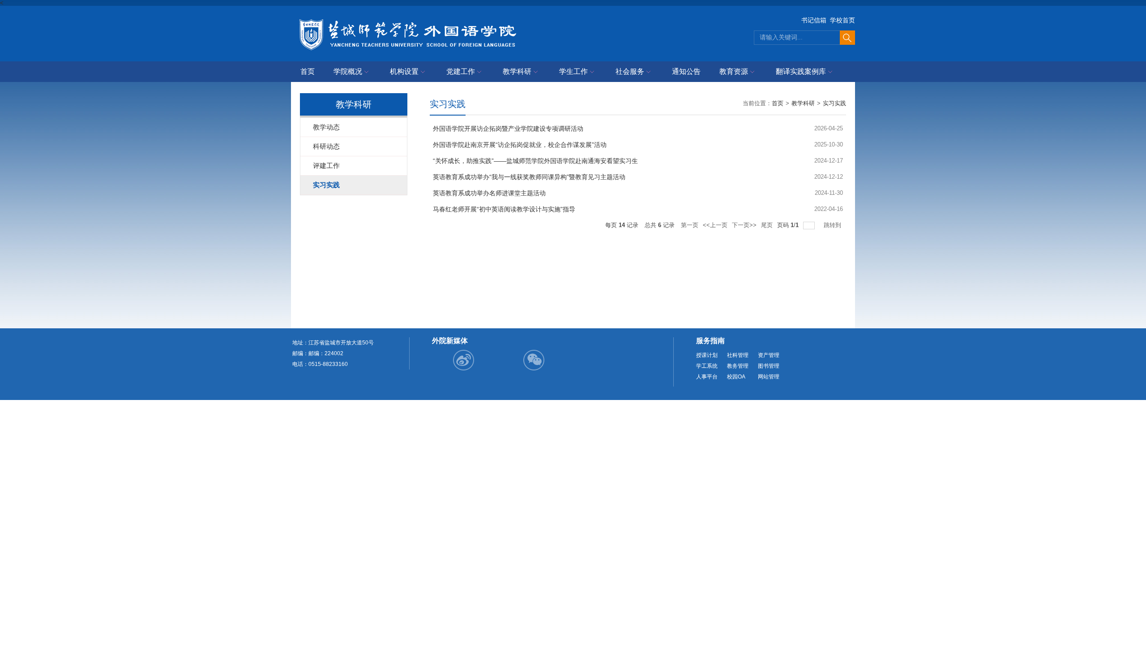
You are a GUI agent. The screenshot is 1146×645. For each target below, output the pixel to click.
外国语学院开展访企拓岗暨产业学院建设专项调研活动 (508, 128)
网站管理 (768, 377)
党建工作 (460, 71)
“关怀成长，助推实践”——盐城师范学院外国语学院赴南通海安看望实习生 (535, 160)
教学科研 (517, 71)
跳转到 (833, 225)
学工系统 (707, 366)
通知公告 (686, 71)
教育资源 (733, 71)
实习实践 (834, 103)
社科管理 (737, 355)
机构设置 (404, 71)
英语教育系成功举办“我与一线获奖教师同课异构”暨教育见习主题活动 (529, 177)
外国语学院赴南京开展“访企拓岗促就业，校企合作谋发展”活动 (520, 144)
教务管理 (737, 366)
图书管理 (768, 366)
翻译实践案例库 (801, 71)
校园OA (736, 377)
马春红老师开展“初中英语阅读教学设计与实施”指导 (504, 209)
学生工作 (573, 71)
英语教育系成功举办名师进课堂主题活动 (489, 193)
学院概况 (348, 71)
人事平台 (707, 377)
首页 (307, 71)
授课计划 (707, 355)
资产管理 (768, 355)
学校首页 (842, 20)
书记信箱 (813, 20)
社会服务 (630, 71)
